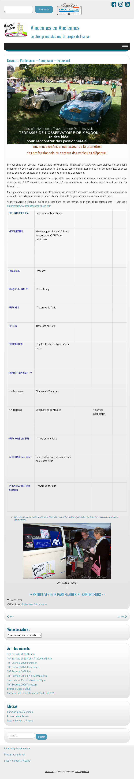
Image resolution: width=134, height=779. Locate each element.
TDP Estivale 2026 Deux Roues (23, 667)
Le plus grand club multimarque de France (60, 36)
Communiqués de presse (20, 712)
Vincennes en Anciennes (55, 27)
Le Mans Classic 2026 (19, 689)
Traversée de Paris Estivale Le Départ (27, 680)
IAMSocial (49, 771)
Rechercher (44, 9)
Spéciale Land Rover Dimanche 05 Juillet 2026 (31, 693)
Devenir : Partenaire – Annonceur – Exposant (38, 60)
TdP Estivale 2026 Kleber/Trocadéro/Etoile (29, 658)
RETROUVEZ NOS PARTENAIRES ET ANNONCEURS (67, 594)
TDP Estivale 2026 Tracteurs (22, 684)
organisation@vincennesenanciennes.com (29, 206)
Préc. (11, 616)
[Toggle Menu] (125, 46)
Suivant (121, 616)
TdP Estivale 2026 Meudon (21, 654)
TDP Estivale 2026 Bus (19, 671)
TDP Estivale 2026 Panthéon (22, 663)
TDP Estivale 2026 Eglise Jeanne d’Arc (27, 676)
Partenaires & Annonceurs (34, 604)
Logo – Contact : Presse (20, 720)
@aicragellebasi (82, 771)
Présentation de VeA (17, 716)
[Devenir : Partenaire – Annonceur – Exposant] (67, 104)
